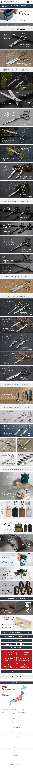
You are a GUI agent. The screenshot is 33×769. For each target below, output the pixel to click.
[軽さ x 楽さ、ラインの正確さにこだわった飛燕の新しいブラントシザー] (16, 143)
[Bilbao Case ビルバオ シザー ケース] (16, 565)
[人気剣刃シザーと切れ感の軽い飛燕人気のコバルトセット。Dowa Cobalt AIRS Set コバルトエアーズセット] (16, 315)
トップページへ (16, 755)
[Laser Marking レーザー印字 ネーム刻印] (16, 599)
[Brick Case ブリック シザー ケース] (16, 500)
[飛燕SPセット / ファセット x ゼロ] (16, 89)
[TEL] (8, 668)
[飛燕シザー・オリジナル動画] (16, 637)
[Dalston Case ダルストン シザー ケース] (16, 518)
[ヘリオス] (16, 107)
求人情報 (16, 746)
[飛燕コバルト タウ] (16, 161)
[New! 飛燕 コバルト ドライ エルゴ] (16, 198)
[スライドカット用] (16, 292)
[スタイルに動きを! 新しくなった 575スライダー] (16, 66)
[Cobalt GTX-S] (16, 364)
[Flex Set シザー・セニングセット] (16, 436)
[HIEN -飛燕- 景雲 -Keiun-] (16, 125)
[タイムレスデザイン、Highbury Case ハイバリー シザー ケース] (16, 485)
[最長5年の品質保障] (16, 7)
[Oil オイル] (16, 629)
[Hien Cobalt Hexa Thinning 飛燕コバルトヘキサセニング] (16, 179)
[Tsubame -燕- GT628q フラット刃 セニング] (25, 466)
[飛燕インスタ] (16, 649)
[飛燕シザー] (11, 2)
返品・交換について (16, 722)
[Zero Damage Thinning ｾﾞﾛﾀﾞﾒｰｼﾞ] (16, 48)
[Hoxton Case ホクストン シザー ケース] (16, 533)
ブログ (16, 736)
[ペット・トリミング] (16, 641)
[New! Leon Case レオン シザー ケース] (16, 551)
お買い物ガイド (16, 727)
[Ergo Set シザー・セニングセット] (16, 422)
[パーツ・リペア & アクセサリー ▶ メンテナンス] (16, 614)
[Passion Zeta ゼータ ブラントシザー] (8, 451)
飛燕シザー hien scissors (16, 764)
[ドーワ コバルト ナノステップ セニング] (16, 381)
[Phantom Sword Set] (16, 220)
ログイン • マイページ (16, 732)
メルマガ (16, 741)
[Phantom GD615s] (16, 263)
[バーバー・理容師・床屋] (16, 633)
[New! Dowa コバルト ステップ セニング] (16, 350)
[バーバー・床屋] (16, 403)
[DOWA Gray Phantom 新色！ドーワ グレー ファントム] (16, 252)
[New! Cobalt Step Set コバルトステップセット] (16, 332)
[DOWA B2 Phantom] (16, 273)
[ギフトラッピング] (16, 672)
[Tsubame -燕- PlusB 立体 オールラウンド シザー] (25, 451)
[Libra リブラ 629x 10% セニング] (8, 466)
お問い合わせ (16, 750)
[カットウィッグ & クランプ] (16, 594)
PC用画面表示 (21, 760)
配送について (16, 718)
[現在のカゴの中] (31, 2)
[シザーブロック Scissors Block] (16, 580)
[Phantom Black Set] (16, 234)
